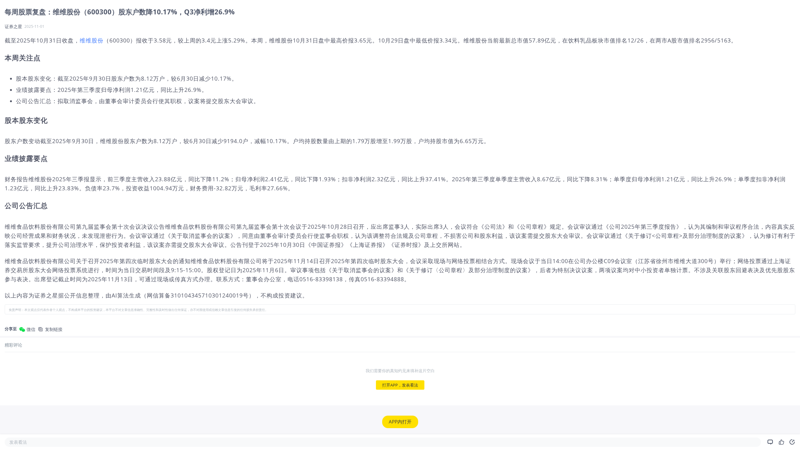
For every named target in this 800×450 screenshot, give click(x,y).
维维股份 (91, 40)
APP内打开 (400, 422)
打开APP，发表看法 (400, 385)
